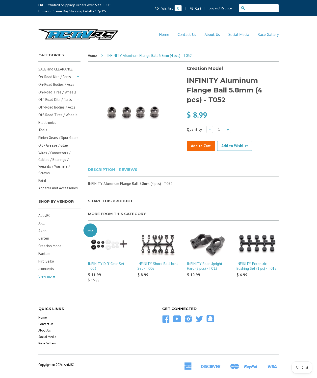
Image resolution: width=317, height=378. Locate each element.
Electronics (47, 122)
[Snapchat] (210, 320)
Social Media (238, 34)
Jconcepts (46, 268)
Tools (42, 130)
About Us (212, 34)
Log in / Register (221, 8)
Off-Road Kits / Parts (55, 99)
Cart (197, 8)
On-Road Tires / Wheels (57, 92)
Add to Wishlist (234, 145)
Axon (42, 230)
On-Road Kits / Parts (54, 76)
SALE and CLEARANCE (55, 69)
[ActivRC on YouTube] (177, 321)
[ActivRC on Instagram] (188, 321)
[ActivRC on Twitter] (199, 321)
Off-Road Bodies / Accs (56, 107)
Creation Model (50, 246)
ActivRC (44, 215)
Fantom (44, 253)
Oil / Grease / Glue (53, 145)
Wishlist (169, 8)
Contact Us (187, 34)
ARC (41, 223)
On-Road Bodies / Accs (56, 84)
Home (164, 34)
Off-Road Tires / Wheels (58, 114)
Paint (42, 180)
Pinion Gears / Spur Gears (58, 137)
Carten (43, 238)
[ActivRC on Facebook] (166, 321)
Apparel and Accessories (58, 188)
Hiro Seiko (46, 261)
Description (101, 169)
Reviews (128, 169)
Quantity (194, 129)
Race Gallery (268, 34)
